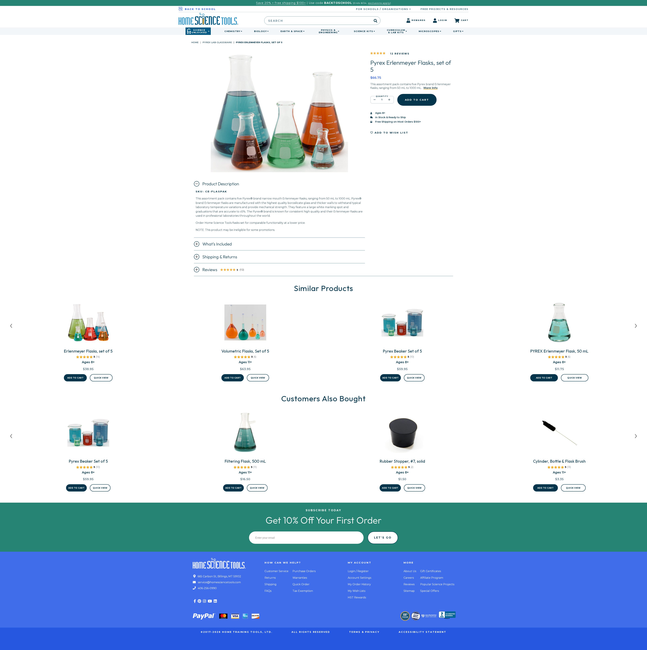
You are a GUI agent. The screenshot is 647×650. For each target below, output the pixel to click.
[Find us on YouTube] (210, 601)
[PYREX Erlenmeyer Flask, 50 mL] (559, 324)
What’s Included (217, 244)
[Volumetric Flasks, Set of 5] (245, 324)
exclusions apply (379, 3)
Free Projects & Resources (444, 9)
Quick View (101, 378)
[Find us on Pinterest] (199, 601)
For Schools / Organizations (382, 9)
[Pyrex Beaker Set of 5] (402, 324)
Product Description (220, 183)
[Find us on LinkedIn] (215, 601)
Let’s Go (383, 537)
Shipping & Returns (219, 256)
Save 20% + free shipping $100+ (281, 3)
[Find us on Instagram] (204, 601)
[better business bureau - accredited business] (447, 615)
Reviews (225, 270)
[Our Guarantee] (405, 616)
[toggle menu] (240, 31)
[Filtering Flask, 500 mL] (245, 434)
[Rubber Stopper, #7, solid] (402, 434)
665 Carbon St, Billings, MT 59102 (219, 576)
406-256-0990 (207, 588)
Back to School (200, 9)
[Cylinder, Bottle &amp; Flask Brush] (559, 434)
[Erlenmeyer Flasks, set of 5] (88, 324)
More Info (431, 88)
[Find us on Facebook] (195, 601)
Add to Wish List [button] (390, 132)
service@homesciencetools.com (219, 582)
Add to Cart (75, 378)
